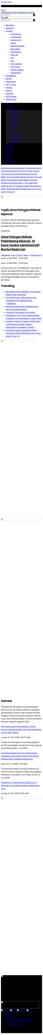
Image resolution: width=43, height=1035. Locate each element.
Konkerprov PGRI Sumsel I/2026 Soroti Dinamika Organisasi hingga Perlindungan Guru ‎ (20, 785)
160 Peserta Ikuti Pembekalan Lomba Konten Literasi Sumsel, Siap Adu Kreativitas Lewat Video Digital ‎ (21, 729)
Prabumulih (16, 37)
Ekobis (9, 78)
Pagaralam (16, 72)
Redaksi (9, 1014)
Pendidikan (11, 75)
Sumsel (9, 31)
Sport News (11, 96)
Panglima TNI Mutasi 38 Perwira (20, 312)
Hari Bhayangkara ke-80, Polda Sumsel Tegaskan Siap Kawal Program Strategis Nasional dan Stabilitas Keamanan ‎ (19, 756)
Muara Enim (16, 40)
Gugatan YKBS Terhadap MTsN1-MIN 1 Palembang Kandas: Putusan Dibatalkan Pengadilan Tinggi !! (23, 324)
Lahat (13, 43)
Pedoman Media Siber (14, 1024)
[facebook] (5, 12)
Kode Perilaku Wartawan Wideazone (20, 1019)
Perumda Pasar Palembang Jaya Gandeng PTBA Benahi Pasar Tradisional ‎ (21, 300)
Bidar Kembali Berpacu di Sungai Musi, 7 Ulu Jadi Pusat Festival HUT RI (19, 183)
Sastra (9, 90)
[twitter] (13, 12)
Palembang (16, 34)
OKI (12, 57)
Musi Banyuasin (17, 46)
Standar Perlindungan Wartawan (18, 1021)
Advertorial (11, 99)
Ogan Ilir (14, 55)
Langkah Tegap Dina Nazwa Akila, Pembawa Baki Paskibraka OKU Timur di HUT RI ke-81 (21, 189)
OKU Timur (15, 66)
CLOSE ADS (6, 2)
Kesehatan (11, 81)
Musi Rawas (16, 52)
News (26, 255)
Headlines (5, 255)
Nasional (10, 28)
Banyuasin (15, 49)
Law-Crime (11, 84)
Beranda (10, 25)
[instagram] (21, 12)
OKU (13, 60)
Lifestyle (9, 93)
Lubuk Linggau (17, 69)
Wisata (9, 87)
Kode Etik (9, 1017)
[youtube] (31, 12)
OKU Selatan (16, 63)
